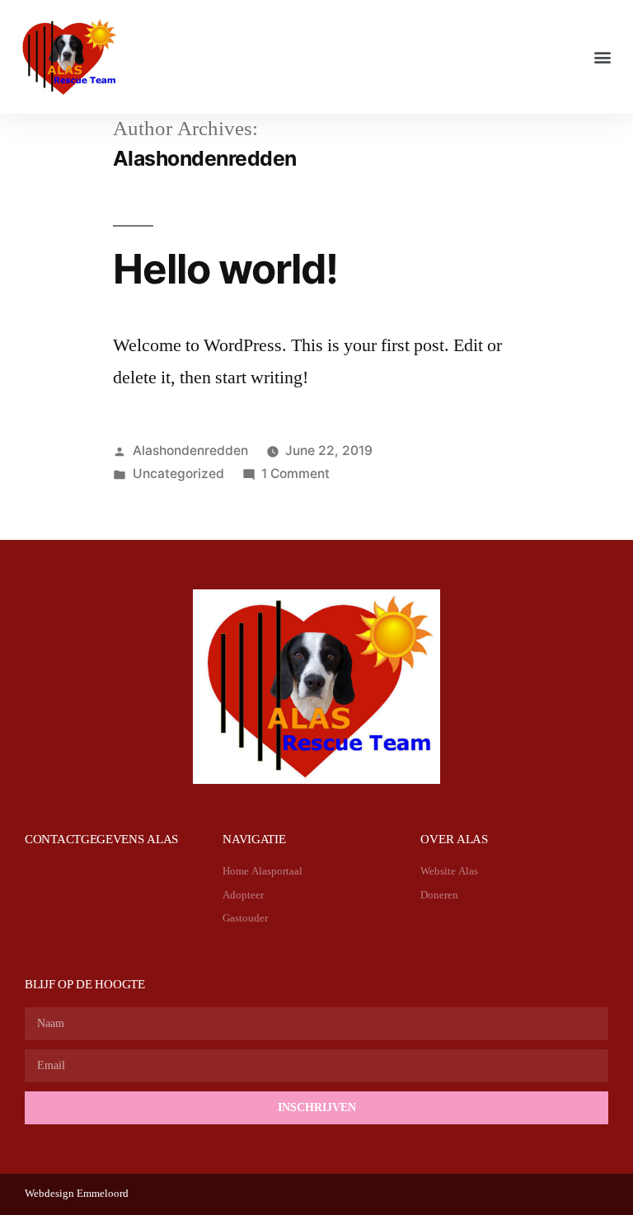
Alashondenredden (190, 450)
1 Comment (295, 473)
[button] (603, 57)
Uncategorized (178, 473)
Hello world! (225, 268)
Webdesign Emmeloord (77, 1193)
